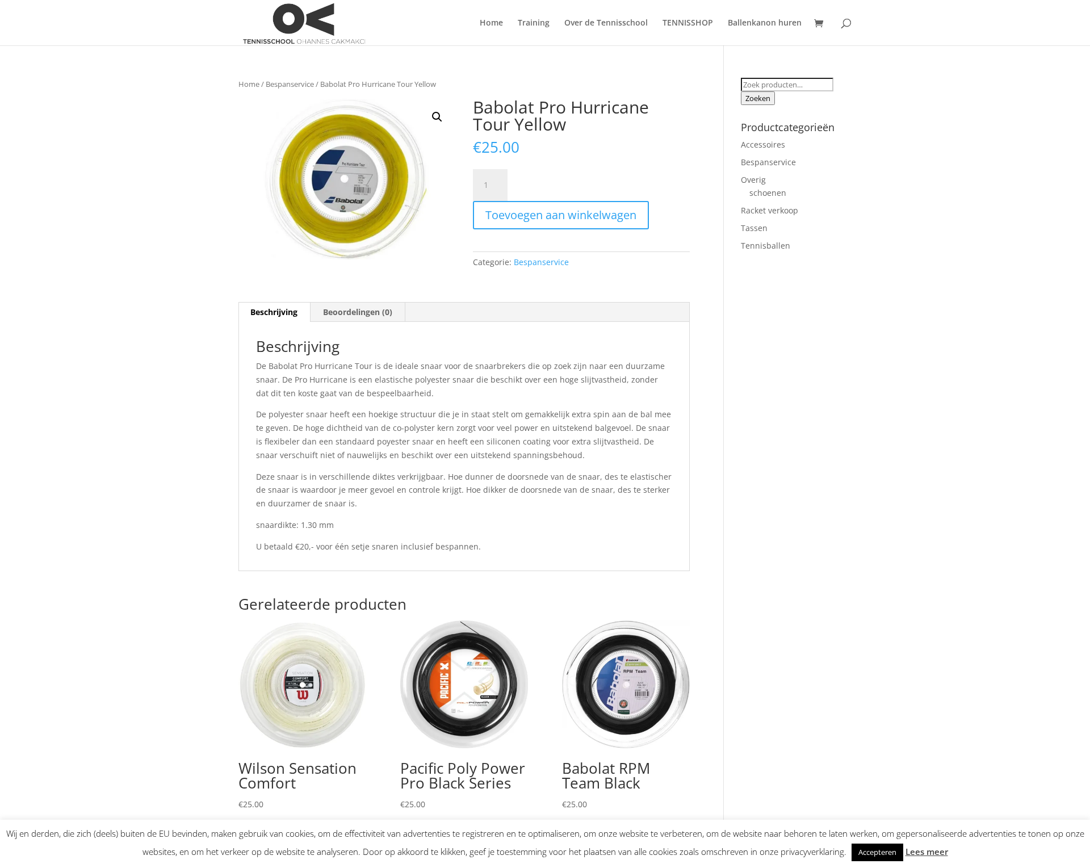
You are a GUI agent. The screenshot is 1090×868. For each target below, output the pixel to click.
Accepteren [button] (877, 852)
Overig (753, 179)
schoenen (767, 192)
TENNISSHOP (688, 23)
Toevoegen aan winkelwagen (560, 215)
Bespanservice (290, 84)
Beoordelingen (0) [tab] (357, 312)
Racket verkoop (769, 210)
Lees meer (926, 851)
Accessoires (763, 144)
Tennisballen (765, 245)
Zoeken (757, 98)
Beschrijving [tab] (273, 312)
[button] (437, 117)
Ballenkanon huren (765, 23)
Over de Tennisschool (606, 23)
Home (491, 23)
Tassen (754, 228)
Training (534, 23)
